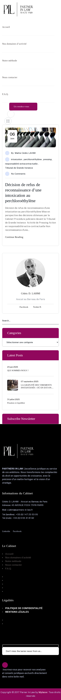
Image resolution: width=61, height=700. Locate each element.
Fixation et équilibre (16, 403)
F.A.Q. (8, 568)
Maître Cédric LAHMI (25, 153)
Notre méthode (13, 561)
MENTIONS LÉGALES (17, 612)
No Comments (18, 174)
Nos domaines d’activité (18, 557)
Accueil (9, 554)
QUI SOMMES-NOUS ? (18, 370)
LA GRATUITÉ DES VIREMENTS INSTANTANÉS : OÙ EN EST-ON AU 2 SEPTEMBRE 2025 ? (36, 387)
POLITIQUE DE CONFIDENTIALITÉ (24, 608)
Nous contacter (13, 565)
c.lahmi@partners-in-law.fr (20, 510)
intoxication (16, 159)
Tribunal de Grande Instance (19, 168)
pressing (47, 159)
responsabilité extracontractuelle (21, 164)
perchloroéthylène (33, 159)
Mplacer (43, 692)
